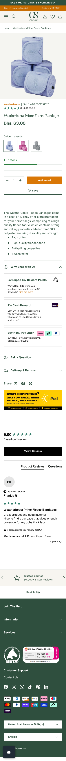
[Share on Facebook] (23, 383)
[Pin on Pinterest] (30, 383)
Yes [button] (32, 536)
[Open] (9, 752)
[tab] (33, 245)
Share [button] (48, 536)
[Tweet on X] (15, 383)
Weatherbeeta (12, 104)
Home (7, 28)
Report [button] (39, 536)
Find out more (26, 292)
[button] (60, 17)
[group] (33, 435)
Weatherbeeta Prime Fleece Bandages (32, 28)
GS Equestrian (19, 748)
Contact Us (11, 677)
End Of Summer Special (15, 8)
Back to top (33, 592)
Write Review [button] (33, 451)
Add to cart (44, 180)
